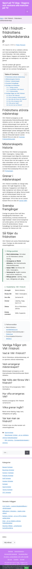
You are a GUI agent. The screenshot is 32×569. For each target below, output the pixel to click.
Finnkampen (9, 171)
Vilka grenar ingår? (14, 103)
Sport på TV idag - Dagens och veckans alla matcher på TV (15, 5)
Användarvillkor (23, 554)
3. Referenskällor (13, 91)
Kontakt (22, 559)
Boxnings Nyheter (8, 470)
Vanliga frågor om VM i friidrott (15, 93)
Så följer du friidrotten (12, 85)
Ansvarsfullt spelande (10, 554)
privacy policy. (22, 567)
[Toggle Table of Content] (25, 74)
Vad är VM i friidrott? (14, 95)
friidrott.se (9, 334)
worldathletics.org (11, 329)
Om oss (10, 559)
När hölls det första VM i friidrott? (18, 99)
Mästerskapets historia (13, 79)
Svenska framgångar (12, 83)
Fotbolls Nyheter (7, 475)
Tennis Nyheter (7, 490)
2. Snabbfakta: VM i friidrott (16, 89)
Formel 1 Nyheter (8, 473)
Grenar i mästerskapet (12, 81)
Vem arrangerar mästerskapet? (17, 97)
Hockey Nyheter (7, 481)
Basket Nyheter (7, 467)
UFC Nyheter (6, 492)
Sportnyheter (9, 432)
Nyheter (5, 484)
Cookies (16, 559)
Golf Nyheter (6, 478)
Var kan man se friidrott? (15, 105)
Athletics (9, 338)
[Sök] (27, 453)
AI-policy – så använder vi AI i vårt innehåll (16, 557)
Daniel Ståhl (23, 200)
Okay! (26, 567)
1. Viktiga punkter (13, 87)
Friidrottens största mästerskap (15, 77)
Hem (1, 18)
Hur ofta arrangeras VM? (15, 101)
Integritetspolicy (19, 551)
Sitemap (10, 551)
